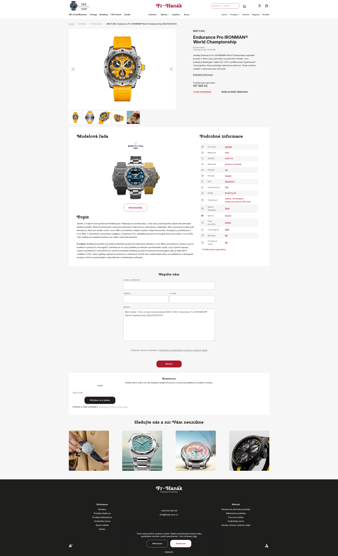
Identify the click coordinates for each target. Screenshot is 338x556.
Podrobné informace (203, 74)
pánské (228, 147)
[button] (73, 69)
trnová (228, 215)
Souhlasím (181, 543)
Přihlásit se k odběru (100, 400)
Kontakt (265, 14)
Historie (245, 14)
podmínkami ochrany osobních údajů (113, 407)
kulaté (228, 222)
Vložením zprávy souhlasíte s (169, 350)
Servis (224, 14)
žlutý (227, 208)
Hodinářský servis (102, 521)
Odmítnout (157, 543)
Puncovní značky (236, 517)
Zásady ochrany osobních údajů (235, 525)
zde (195, 536)
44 (226, 170)
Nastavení (169, 552)
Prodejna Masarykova (102, 517)
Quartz (228, 175)
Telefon (127, 293)
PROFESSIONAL (136, 207)
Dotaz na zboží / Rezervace (235, 91)
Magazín (256, 14)
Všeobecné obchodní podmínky (235, 509)
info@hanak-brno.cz (169, 514)
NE (226, 235)
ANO (227, 229)
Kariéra (102, 529)
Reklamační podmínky (236, 513)
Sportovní (229, 181)
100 (226, 187)
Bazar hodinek (102, 525)
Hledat (244, 5)
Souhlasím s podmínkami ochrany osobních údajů (183, 350)
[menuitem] (78, 15)
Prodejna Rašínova (102, 513)
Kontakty (102, 509)
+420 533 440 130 (169, 510)
